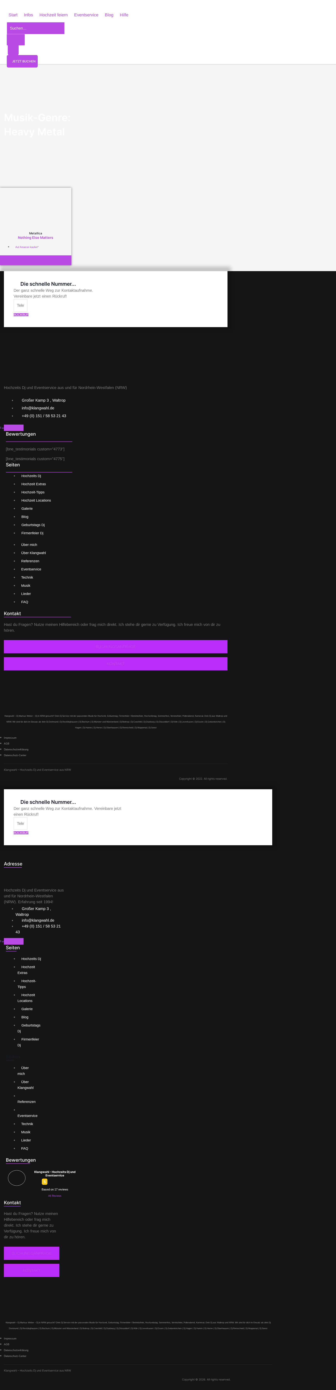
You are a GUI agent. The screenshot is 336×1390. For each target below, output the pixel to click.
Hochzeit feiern (53, 14)
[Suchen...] (36, 28)
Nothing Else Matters (35, 238)
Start (13, 14)
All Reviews (54, 1195)
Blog (109, 14)
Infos (28, 14)
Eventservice (86, 14)
